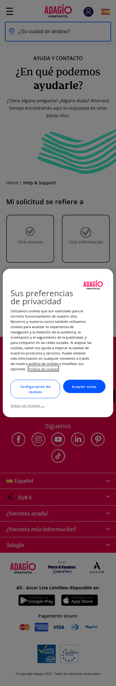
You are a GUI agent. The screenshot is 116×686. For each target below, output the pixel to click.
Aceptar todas (84, 386)
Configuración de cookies (35, 389)
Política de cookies (43, 369)
